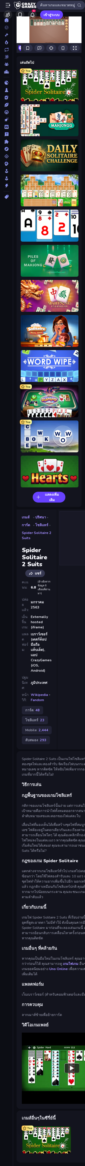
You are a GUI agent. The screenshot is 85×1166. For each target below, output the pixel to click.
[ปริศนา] (6, 141)
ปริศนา (40, 517)
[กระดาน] (6, 90)
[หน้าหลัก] (6, 20)
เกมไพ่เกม (70, 963)
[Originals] (6, 57)
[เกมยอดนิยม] (6, 42)
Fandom (37, 700)
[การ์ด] (6, 97)
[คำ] (6, 127)
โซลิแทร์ (41, 525)
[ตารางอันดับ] (6, 71)
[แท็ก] (6, 197)
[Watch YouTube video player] (72, 1068)
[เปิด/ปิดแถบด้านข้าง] (8, 5)
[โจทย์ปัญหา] (6, 134)
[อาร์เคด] (6, 178)
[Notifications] (32, 14)
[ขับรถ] (6, 112)
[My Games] (20, 14)
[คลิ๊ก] (6, 119)
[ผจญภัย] (6, 149)
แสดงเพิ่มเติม (52, 497)
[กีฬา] (6, 104)
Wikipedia (39, 694)
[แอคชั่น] (6, 185)
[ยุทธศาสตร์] (6, 163)
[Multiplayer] (6, 64)
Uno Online (58, 969)
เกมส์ (26, 517)
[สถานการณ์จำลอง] (6, 171)
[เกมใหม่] (6, 35)
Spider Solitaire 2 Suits (36, 535)
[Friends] (7, 14)
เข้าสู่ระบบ (52, 15)
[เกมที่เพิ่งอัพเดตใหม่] (6, 49)
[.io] (6, 82)
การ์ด (26, 525)
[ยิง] (6, 156)
